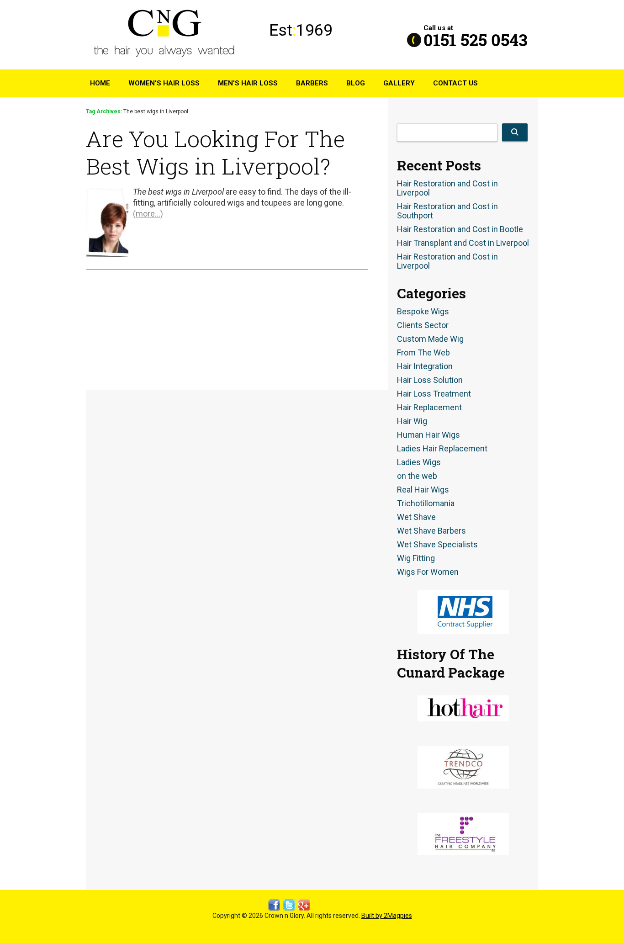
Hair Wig (412, 421)
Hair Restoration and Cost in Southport (447, 211)
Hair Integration (425, 366)
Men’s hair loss (248, 83)
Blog (355, 83)
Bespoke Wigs (423, 311)
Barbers (312, 83)
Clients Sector (423, 325)
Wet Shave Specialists (437, 544)
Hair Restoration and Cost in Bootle (460, 229)
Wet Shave (416, 517)
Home (100, 83)
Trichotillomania (426, 503)
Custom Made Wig (430, 339)
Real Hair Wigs (423, 489)
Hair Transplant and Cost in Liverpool (463, 243)
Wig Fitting (416, 558)
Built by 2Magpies (386, 915)
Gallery (399, 83)
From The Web (423, 352)
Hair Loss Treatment (434, 393)
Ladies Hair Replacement (442, 448)
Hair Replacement (429, 407)
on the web (417, 476)
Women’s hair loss (164, 83)
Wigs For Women (428, 572)
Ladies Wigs (419, 462)
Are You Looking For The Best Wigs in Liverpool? (215, 152)
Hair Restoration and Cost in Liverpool (447, 188)
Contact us (455, 83)
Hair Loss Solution (430, 380)
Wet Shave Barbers (431, 530)
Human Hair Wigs (428, 435)
